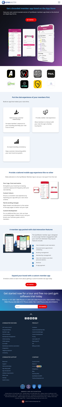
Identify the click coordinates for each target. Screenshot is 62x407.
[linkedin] (31, 319)
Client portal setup (6, 366)
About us (34, 364)
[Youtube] (33, 319)
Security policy (35, 373)
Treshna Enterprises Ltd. (38, 378)
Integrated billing (6, 329)
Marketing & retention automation (10, 346)
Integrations (5, 348)
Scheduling (5, 352)
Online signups (6, 341)
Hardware (34, 327)
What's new (5, 375)
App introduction (6, 370)
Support (4, 364)
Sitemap (4, 377)
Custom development (37, 334)
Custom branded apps (37, 332)
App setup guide (6, 368)
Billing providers (36, 346)
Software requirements (7, 373)
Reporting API (35, 341)
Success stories (35, 361)
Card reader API (36, 339)
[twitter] (28, 319)
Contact (34, 366)
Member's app (5, 332)
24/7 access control (7, 327)
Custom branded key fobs (38, 329)
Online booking (6, 339)
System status (5, 380)
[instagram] (26, 319)
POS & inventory (6, 334)
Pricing (34, 336)
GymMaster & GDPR (37, 376)
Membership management (8, 336)
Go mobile (4, 343)
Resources (4, 361)
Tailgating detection (7, 350)
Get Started (30, 20)
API (33, 343)
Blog (33, 371)
